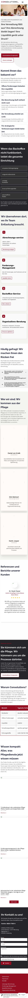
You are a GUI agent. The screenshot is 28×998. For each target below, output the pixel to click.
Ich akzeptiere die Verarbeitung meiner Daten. (14, 956)
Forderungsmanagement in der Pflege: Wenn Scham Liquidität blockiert (12, 849)
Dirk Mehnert (14, 497)
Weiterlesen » (3, 812)
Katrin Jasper (14, 541)
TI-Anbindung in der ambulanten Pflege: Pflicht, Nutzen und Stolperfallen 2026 (13, 808)
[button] (22, 2)
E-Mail (2, 942)
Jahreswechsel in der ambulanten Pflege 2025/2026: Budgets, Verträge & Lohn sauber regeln (13, 892)
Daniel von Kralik (14, 453)
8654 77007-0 (11, 923)
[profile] (14, 451)
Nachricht (3, 947)
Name (2, 937)
